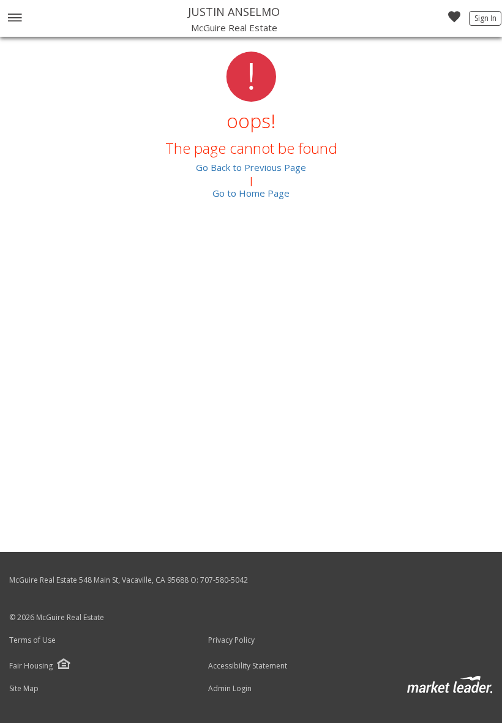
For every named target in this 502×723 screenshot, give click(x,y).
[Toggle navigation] (14, 19)
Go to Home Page (251, 193)
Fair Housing (31, 666)
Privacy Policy (231, 640)
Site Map (24, 689)
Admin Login (230, 689)
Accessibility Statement (247, 666)
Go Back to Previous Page (251, 167)
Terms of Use (32, 640)
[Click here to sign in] (454, 20)
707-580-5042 (224, 580)
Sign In (485, 18)
